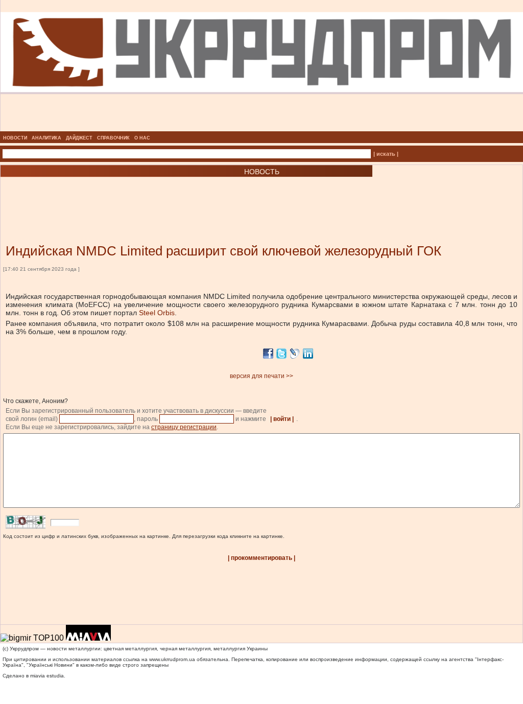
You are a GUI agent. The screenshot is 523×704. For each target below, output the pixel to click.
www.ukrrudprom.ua (172, 659)
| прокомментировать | (261, 557)
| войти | (282, 419)
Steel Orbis (157, 313)
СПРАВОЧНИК (113, 137)
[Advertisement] (122, 195)
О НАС (142, 137)
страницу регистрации (184, 427)
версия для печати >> (261, 376)
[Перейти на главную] (262, 128)
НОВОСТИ (15, 137)
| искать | (385, 154)
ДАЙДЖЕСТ (79, 137)
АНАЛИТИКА (46, 137)
